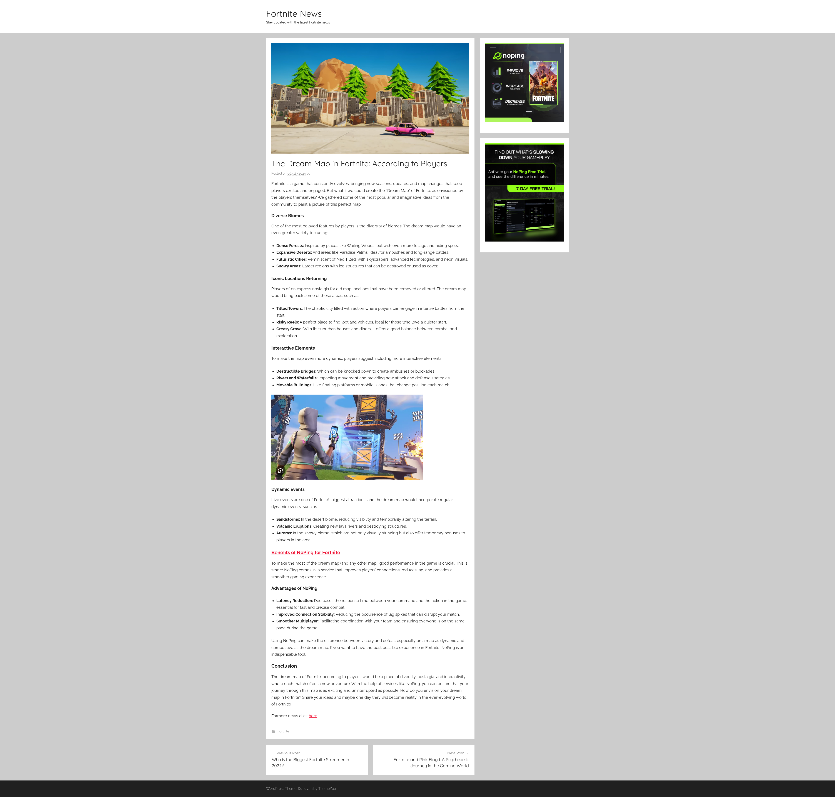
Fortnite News (294, 13)
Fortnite (283, 731)
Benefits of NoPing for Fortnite (305, 552)
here (313, 716)
